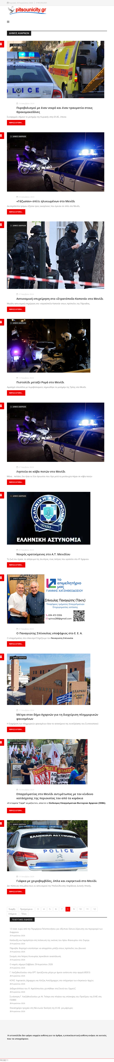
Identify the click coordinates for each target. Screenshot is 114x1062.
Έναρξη (12, 909)
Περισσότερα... (16, 122)
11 (87, 909)
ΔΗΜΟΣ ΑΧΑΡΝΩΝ (19, 45)
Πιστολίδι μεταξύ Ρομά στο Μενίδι (40, 382)
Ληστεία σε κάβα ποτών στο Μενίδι (40, 471)
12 (94, 909)
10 (80, 909)
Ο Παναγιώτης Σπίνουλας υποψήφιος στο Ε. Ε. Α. (49, 633)
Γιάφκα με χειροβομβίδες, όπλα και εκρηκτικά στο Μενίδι (56, 881)
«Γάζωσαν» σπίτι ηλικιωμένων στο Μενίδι (45, 201)
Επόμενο (13, 913)
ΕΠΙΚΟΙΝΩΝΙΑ (41, 3)
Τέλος (24, 913)
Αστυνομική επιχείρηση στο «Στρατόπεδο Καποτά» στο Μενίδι (59, 299)
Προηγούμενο (26, 909)
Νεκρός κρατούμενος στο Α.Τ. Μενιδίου (43, 554)
